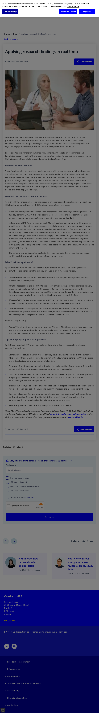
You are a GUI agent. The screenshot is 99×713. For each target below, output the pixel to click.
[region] (49, 8)
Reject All (87, 12)
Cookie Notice (73, 6)
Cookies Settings (10, 12)
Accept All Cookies (68, 12)
